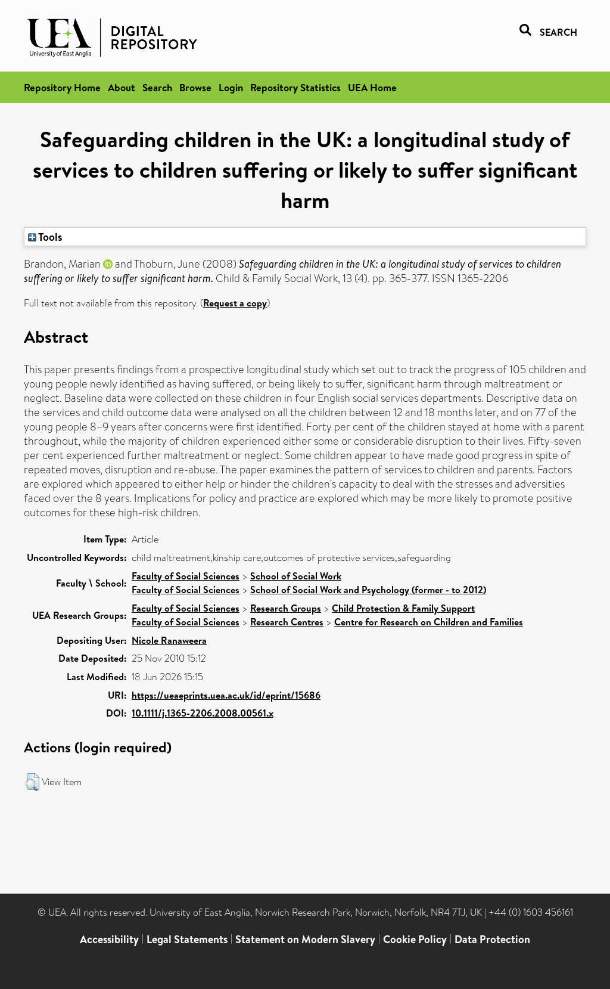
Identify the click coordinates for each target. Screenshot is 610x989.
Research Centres (286, 621)
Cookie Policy (415, 939)
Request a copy (235, 302)
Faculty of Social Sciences (185, 575)
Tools (49, 236)
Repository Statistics (295, 87)
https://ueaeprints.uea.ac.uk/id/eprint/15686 (226, 695)
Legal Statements (187, 939)
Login (231, 87)
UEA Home (372, 87)
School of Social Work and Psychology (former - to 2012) (368, 589)
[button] (32, 782)
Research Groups (285, 608)
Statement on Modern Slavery (305, 939)
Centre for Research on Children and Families (428, 621)
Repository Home (62, 87)
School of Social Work (295, 575)
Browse (195, 87)
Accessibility (109, 939)
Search (157, 87)
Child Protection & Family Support (403, 608)
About (121, 87)
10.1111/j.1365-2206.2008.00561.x (202, 713)
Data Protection (492, 939)
